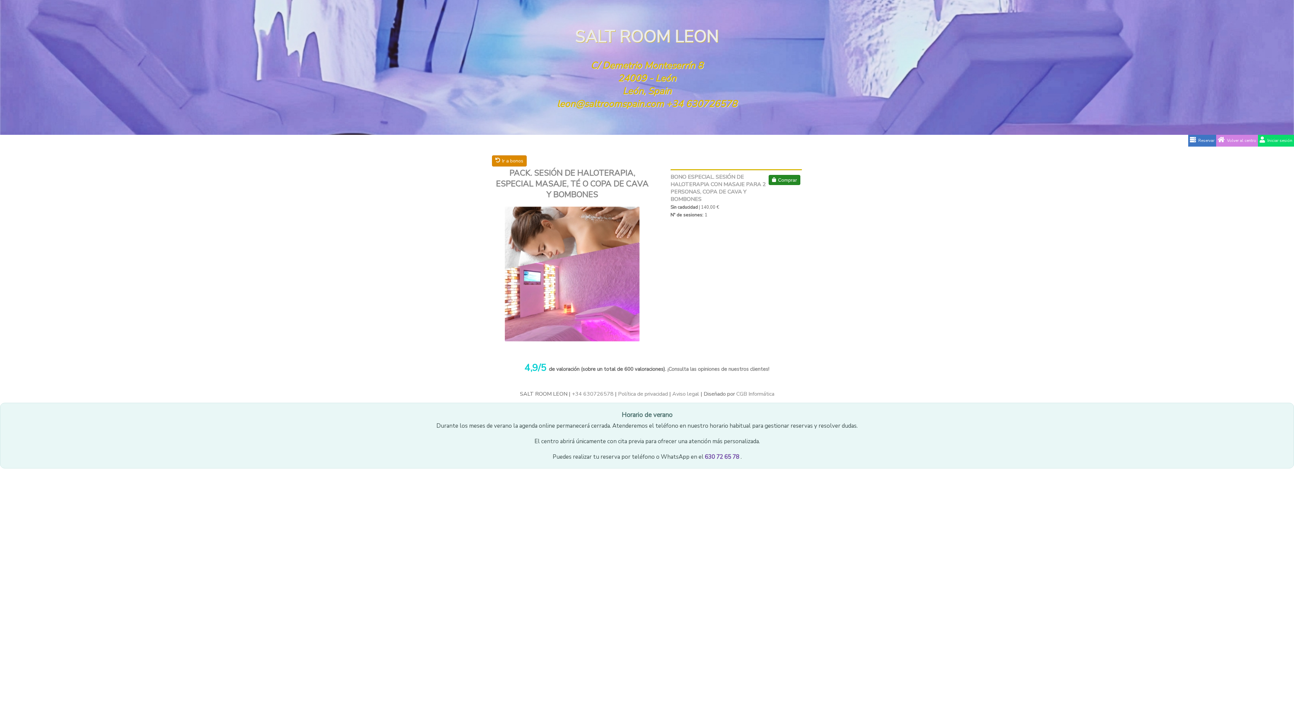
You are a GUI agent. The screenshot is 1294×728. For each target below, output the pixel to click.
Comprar (787, 180)
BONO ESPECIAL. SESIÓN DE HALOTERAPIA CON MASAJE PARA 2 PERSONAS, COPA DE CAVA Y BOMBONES (718, 188)
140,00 (708, 207)
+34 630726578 (701, 103)
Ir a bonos (512, 161)
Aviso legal (685, 394)
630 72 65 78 (723, 457)
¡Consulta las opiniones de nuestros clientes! (717, 369)
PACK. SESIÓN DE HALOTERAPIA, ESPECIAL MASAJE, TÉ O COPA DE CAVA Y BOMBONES (572, 184)
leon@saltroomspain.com (610, 103)
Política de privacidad (643, 394)
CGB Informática (755, 394)
